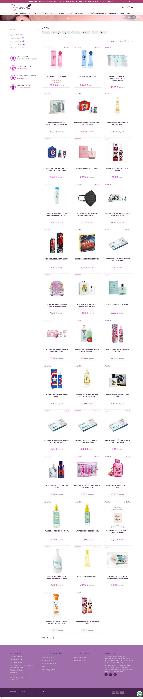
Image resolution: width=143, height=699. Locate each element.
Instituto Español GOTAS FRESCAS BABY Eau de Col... (56, 214)
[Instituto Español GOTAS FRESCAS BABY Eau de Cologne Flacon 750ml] (56, 197)
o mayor (17, 48)
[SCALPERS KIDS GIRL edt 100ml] (87, 152)
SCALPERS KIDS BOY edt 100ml (117, 304)
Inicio (68, 18)
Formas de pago (47, 660)
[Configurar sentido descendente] (132, 41)
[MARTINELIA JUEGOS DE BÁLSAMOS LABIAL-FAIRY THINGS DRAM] (87, 469)
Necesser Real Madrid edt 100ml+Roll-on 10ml (87, 305)
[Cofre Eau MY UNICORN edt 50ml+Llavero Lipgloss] (56, 288)
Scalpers (86, 33)
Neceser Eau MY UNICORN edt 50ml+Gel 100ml (57, 350)
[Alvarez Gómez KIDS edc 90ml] (87, 514)
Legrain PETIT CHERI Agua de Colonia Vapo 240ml (87, 396)
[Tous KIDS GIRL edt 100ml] (56, 60)
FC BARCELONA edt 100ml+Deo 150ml (56, 486)
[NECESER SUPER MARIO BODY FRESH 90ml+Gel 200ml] (87, 107)
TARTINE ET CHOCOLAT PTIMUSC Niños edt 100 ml (117, 532)
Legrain (66, 33)
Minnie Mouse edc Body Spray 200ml (117, 169)
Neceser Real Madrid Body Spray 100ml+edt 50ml (117, 214)
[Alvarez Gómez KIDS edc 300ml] (56, 514)
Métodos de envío (48, 657)
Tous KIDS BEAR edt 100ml (87, 576)
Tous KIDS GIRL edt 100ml (57, 76)
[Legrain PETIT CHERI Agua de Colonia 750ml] (117, 107)
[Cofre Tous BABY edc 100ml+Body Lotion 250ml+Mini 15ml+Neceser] (117, 60)
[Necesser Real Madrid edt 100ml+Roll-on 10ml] (87, 288)
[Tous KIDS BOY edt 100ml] (87, 60)
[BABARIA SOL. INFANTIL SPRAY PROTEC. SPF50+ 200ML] (56, 605)
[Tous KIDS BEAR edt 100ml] (87, 560)
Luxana (75, 33)
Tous (95, 33)
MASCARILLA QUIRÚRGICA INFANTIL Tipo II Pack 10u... (117, 260)
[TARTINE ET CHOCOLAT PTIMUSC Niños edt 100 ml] (117, 514)
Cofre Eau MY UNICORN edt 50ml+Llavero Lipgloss (56, 305)
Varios (103, 33)
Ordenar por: (112, 41)
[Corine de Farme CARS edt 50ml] (87, 243)
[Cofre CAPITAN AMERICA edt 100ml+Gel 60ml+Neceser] (56, 152)
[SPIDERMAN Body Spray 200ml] (56, 243)
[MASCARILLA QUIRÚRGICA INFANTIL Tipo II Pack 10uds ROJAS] (87, 424)
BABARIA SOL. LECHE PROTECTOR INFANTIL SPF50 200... (87, 350)
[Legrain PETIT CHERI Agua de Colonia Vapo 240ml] (87, 378)
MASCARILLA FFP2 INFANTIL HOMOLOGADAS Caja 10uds (117, 577)
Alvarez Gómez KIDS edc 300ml (57, 531)
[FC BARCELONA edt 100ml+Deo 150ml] (56, 469)
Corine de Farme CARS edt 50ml (87, 259)
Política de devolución (49, 663)
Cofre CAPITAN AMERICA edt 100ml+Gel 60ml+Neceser (56, 169)
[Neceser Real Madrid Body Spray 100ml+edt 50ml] (117, 197)
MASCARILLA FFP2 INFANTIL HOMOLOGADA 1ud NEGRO (87, 214)
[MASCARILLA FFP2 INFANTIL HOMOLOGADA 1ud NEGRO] (87, 197)
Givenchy (56, 33)
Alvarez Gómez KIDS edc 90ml (87, 531)
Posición (123, 41)
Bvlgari (45, 33)
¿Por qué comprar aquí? (18, 659)
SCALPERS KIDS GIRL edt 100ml (87, 168)
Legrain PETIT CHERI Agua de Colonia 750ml (117, 124)
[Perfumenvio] (55, 7)
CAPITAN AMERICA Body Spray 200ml (57, 396)
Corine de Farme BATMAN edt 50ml (117, 396)
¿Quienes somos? (16, 656)
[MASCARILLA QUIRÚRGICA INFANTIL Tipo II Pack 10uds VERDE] (56, 424)
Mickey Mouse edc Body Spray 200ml (87, 622)
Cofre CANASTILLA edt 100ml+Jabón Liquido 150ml (57, 124)
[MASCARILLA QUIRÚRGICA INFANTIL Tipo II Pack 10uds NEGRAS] (117, 424)
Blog (43, 667)
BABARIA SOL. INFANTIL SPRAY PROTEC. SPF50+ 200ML (57, 622)
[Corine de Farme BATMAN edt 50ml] (117, 378)
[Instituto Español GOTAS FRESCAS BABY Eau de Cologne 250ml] (56, 560)
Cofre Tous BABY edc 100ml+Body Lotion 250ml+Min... (117, 78)
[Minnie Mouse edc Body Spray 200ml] (117, 152)
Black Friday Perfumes (49, 670)
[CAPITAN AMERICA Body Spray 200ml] (56, 378)
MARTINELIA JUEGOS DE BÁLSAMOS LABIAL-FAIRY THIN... (87, 486)
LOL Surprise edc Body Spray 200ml (117, 350)
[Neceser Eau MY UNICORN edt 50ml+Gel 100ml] (56, 333)
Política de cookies (79, 660)
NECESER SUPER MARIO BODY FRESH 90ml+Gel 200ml (87, 124)
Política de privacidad (80, 657)
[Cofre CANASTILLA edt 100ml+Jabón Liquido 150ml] (56, 107)
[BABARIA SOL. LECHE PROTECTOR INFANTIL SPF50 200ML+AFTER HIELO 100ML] (87, 333)
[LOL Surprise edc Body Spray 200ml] (117, 333)
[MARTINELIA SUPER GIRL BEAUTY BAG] (117, 469)
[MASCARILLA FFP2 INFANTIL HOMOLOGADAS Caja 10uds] (117, 560)
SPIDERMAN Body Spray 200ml (56, 259)
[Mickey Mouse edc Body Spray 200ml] (87, 605)
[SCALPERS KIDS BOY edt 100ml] (117, 288)
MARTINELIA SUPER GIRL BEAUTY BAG (117, 486)
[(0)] (127, 7)
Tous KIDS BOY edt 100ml (87, 76)
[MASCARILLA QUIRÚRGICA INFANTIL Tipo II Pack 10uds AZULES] (117, 243)
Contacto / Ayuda (16, 662)
